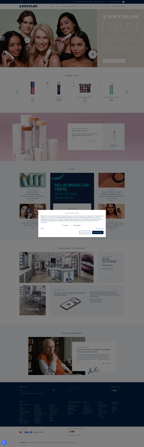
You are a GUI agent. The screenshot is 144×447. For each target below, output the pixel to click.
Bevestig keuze (84, 232)
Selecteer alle (97, 232)
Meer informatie (100, 228)
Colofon (42, 228)
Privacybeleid (43, 222)
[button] (4, 442)
